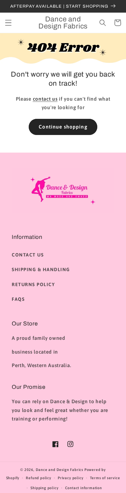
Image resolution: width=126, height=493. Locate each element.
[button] (8, 22)
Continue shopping (63, 127)
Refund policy (38, 478)
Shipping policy (44, 488)
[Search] (102, 22)
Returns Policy (33, 284)
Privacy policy (70, 478)
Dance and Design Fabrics (59, 469)
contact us (45, 99)
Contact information (83, 488)
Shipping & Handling (41, 269)
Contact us (28, 254)
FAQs (18, 299)
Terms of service (105, 478)
